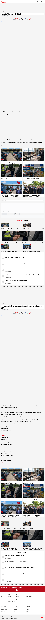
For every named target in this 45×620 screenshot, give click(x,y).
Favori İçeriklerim (11, 604)
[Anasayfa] (37, 1)
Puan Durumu (28, 599)
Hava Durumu (28, 594)
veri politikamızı (10, 618)
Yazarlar (27, 607)
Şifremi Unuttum (4, 598)
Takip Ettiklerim (11, 598)
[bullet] (17, 214)
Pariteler (17, 598)
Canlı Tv (17, 594)
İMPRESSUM (28, 609)
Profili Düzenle (11, 594)
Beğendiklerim (10, 596)
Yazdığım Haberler (11, 601)
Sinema (2, 607)
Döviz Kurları (16, 609)
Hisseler (15, 611)
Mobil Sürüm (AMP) (29, 612)
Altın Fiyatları (16, 606)
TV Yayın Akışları (4, 609)
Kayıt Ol (2, 596)
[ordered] (16, 214)
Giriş (1, 594)
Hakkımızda (28, 606)
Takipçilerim (10, 599)
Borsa (15, 607)
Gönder (4, 213)
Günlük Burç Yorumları (20, 599)
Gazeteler (18, 596)
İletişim (27, 611)
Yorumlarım (10, 603)
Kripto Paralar (3, 606)
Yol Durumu (3, 611)
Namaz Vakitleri (29, 596)
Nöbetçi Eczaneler (29, 598)
